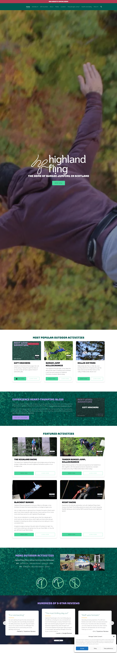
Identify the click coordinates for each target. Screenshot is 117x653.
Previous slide (5, 623)
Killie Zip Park (87, 363)
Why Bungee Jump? (74, 6)
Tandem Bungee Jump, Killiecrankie (74, 460)
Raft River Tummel (35, 563)
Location (63, 6)
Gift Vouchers (44, 6)
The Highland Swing (25, 459)
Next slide (112, 623)
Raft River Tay (24, 563)
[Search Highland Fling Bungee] (101, 7)
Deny (95, 648)
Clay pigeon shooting (37, 566)
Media (57, 6)
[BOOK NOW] (58, 178)
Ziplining (47, 566)
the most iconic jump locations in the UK (60, 406)
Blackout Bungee (24, 502)
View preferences (108, 648)
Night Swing (69, 502)
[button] (114, 636)
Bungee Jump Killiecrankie (54, 364)
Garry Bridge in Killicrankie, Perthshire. (23, 413)
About (51, 6)
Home (28, 6)
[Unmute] (59, 327)
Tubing (51, 563)
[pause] (57, 327)
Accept (82, 648)
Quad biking (26, 566)
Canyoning (45, 563)
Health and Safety (86, 6)
